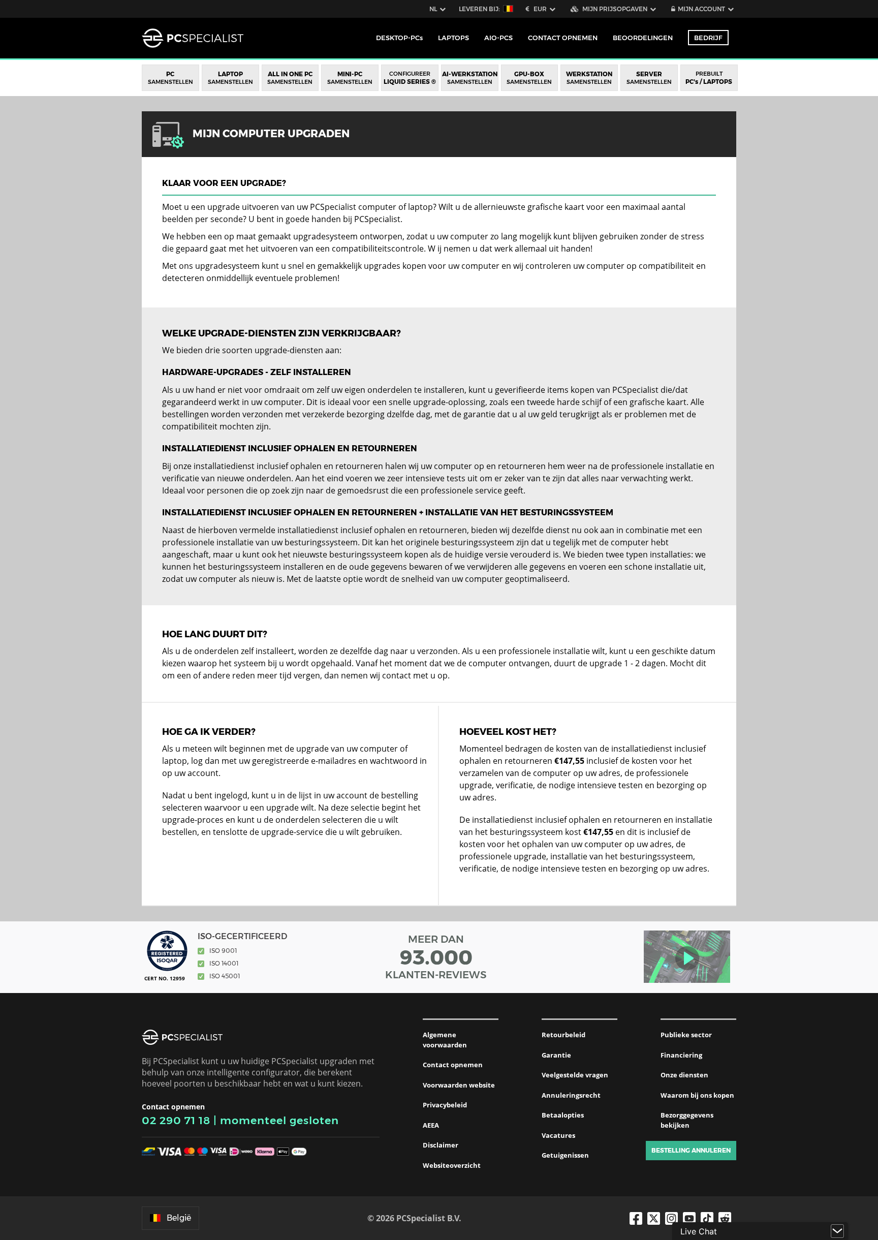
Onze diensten (684, 1074)
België (179, 1218)
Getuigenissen (565, 1155)
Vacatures (558, 1135)
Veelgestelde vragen (575, 1074)
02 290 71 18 (176, 1120)
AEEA (431, 1125)
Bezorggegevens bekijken (687, 1120)
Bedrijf (708, 38)
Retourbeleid (563, 1034)
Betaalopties (563, 1115)
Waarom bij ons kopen (697, 1095)
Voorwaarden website (459, 1085)
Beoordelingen (643, 38)
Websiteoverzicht (452, 1165)
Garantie (556, 1055)
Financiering (681, 1055)
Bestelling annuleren (691, 1150)
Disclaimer (440, 1145)
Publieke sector (686, 1034)
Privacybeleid (445, 1104)
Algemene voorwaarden (445, 1039)
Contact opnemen (453, 1064)
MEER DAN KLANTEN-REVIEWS (436, 957)
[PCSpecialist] (192, 38)
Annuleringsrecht (571, 1095)
